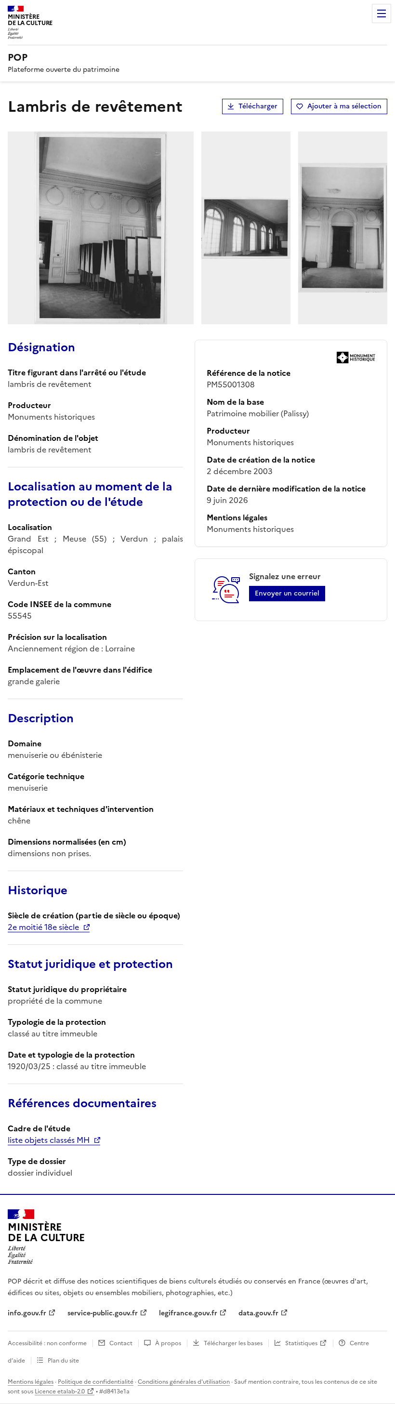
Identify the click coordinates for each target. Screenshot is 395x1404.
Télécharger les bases (233, 1343)
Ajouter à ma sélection (344, 106)
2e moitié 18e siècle (43, 927)
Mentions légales (30, 1382)
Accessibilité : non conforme (47, 1343)
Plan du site (63, 1360)
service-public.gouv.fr (102, 1313)
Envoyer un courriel (287, 593)
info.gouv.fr (27, 1313)
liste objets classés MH (49, 1140)
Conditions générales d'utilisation (184, 1382)
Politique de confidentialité (95, 1382)
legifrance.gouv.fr (188, 1313)
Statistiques (301, 1343)
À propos (168, 1343)
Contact (120, 1343)
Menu (381, 13)
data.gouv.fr (258, 1313)
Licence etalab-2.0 (60, 1391)
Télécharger (257, 106)
